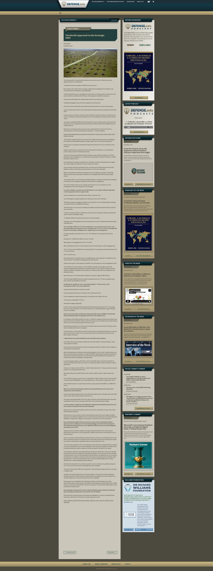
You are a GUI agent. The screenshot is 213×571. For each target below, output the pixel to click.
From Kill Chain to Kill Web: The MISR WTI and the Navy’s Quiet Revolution (137, 329)
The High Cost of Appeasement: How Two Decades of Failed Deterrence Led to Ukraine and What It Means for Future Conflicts (139, 399)
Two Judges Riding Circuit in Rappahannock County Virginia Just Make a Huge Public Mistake (138, 378)
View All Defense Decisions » (144, 184)
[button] (126, 71)
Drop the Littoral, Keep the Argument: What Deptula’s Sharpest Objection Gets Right (137, 150)
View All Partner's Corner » (143, 474)
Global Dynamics (73, 29)
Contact (128, 564)
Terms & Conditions (101, 564)
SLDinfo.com (86, 564)
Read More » (128, 184)
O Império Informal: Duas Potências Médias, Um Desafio (137, 202)
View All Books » (138, 97)
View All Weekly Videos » (144, 309)
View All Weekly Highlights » (144, 255)
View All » (144, 529)
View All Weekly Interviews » (144, 361)
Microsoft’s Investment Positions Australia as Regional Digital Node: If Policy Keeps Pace (138, 427)
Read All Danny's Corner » (144, 408)
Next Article (111, 552)
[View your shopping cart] (153, 2)
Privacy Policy (116, 564)
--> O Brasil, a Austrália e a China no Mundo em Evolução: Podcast (138, 123)
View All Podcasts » (139, 132)
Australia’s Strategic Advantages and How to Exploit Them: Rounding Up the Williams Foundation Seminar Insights (138, 497)
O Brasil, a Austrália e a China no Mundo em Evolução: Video (137, 275)
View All (114, 20)
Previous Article (70, 552)
